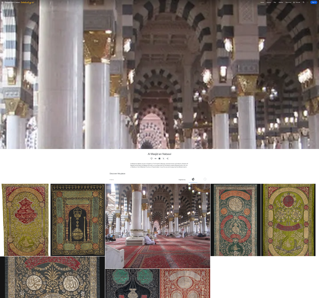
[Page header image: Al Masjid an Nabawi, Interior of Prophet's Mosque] (159, 74)
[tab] (193, 180)
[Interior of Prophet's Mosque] (157, 226)
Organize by (182, 179)
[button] (2, 2)
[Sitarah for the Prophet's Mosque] (25, 220)
